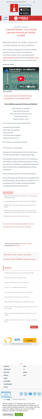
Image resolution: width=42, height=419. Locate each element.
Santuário (7, 381)
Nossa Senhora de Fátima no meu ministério (16, 297)
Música (6, 375)
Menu (36, 18)
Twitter (25, 394)
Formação (23, 243)
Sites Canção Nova (39, 18)
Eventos (6, 366)
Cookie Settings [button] (8, 414)
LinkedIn (39, 394)
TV (24, 369)
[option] (21, 9)
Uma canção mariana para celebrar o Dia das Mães (18, 292)
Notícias (6, 372)
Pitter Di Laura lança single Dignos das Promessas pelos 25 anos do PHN (21, 307)
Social (6, 387)
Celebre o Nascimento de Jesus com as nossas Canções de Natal (20, 320)
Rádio (25, 372)
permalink (17, 245)
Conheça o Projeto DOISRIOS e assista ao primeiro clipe (19, 259)
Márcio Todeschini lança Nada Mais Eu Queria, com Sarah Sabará (20, 314)
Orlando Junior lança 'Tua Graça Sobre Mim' (16, 282)
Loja (24, 375)
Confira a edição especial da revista (21, 343)
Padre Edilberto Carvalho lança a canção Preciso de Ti (19, 302)
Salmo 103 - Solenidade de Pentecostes (15, 287)
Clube (5, 378)
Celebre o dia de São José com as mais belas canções (19, 273)
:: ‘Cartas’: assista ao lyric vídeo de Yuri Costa (17, 95)
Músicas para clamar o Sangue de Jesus (15, 277)
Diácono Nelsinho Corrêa (11, 57)
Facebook (21, 394)
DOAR (6, 394)
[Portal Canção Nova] (5, 18)
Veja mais (34, 327)
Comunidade (8, 384)
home (5, 22)
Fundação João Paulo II (19, 399)
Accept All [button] (19, 414)
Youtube (30, 394)
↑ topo (21, 364)
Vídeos (30, 243)
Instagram (34, 394)
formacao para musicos (15, 22)
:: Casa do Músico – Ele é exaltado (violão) (16, 98)
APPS (24, 366)
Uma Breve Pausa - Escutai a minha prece (17, 255)
